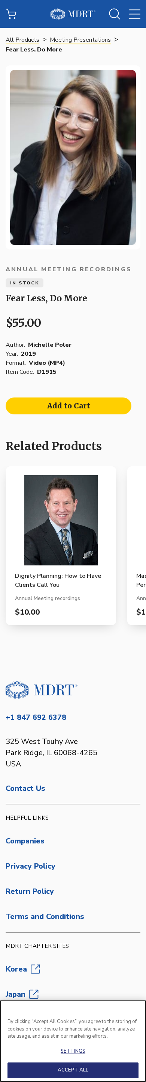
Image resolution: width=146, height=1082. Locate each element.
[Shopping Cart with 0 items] (11, 14)
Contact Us (25, 788)
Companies (25, 841)
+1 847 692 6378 (36, 717)
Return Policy (30, 891)
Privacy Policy (30, 866)
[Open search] (114, 14)
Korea (16, 969)
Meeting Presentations (80, 40)
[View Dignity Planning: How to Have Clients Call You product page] (61, 523)
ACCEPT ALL (73, 1070)
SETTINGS (73, 1051)
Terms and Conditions (45, 916)
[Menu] (134, 14)
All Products (22, 40)
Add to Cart (68, 405)
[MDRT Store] (73, 14)
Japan (15, 994)
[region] (73, 1041)
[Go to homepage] (73, 690)
